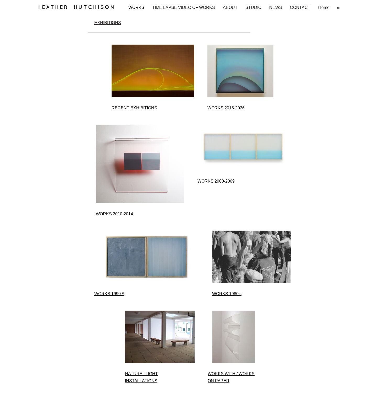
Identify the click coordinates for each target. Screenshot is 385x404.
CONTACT (300, 7)
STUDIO (253, 7)
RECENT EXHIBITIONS (134, 108)
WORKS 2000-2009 (216, 181)
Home (323, 7)
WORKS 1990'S (109, 293)
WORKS (136, 7)
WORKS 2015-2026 (226, 108)
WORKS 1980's (226, 293)
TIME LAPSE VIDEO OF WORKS (183, 7)
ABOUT (230, 7)
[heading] (79, 9)
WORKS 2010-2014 (114, 214)
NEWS (275, 7)
